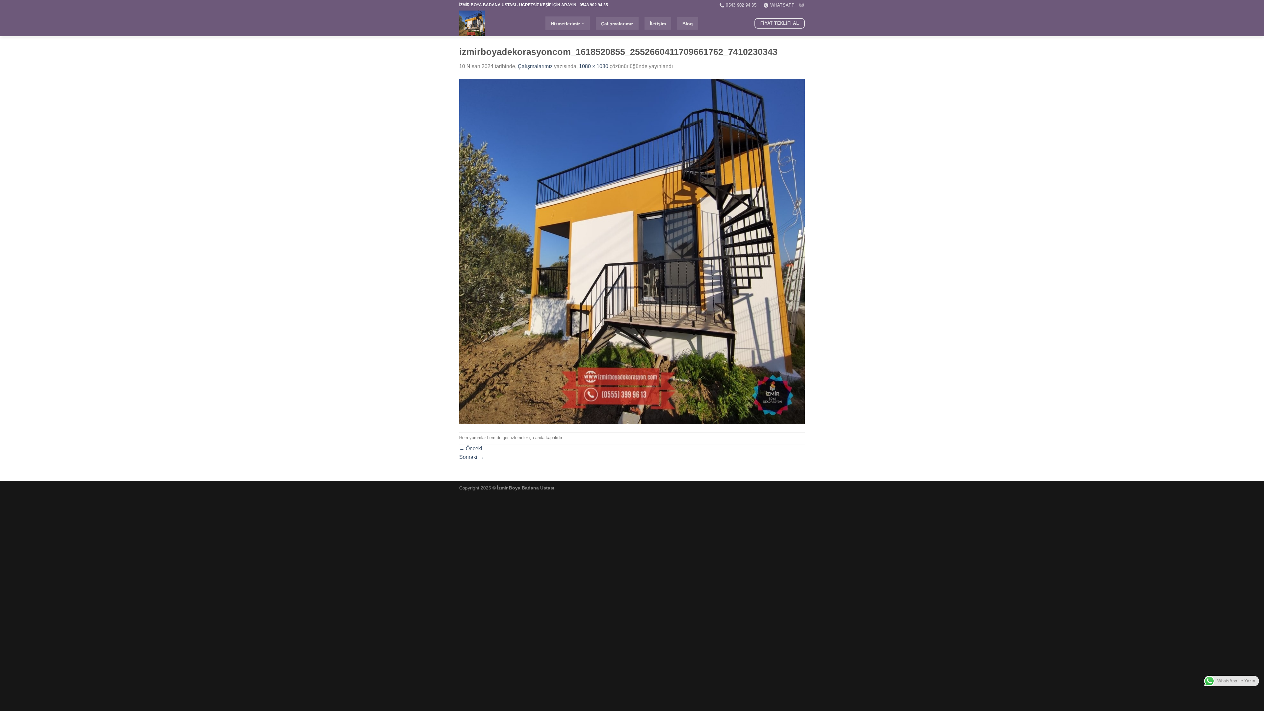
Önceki (470, 448)
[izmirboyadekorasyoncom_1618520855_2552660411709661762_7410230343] (632, 251)
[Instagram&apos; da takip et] (801, 5)
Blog (687, 23)
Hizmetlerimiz (565, 23)
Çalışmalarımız (617, 23)
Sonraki (471, 457)
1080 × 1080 (593, 66)
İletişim (658, 23)
